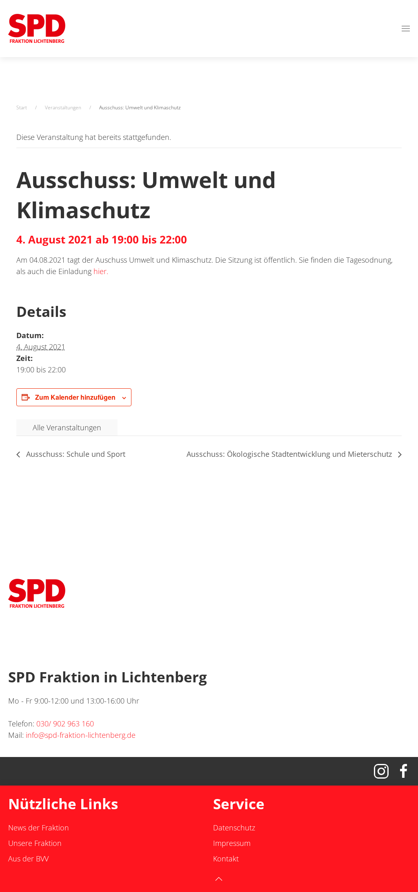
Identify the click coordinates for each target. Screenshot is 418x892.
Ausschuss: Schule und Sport (74, 454)
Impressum (232, 843)
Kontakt (226, 858)
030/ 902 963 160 (65, 723)
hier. (100, 271)
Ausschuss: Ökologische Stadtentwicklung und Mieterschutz (290, 454)
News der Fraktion (38, 827)
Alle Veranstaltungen (67, 427)
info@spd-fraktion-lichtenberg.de (81, 735)
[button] (406, 28)
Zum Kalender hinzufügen (75, 397)
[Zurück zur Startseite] (36, 28)
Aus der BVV (28, 858)
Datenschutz (234, 827)
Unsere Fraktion (35, 843)
